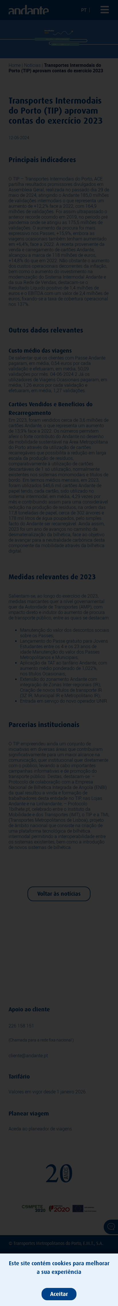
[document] (59, 653)
